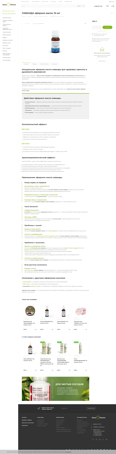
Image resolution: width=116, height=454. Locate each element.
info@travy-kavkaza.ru (99, 427)
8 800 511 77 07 (98, 6)
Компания (40, 417)
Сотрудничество (82, 417)
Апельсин (33, 286)
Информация (60, 417)
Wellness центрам (81, 429)
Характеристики (44, 64)
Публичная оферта (60, 427)
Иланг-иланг (26, 284)
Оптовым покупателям (82, 422)
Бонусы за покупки (28, 422)
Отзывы (34, 64)
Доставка (54, 64)
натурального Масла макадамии (46, 236)
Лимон (38, 286)
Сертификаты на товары (42, 423)
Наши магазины (60, 422)
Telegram (96, 439)
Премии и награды (41, 425)
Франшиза (79, 420)
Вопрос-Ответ (59, 423)
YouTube (99, 439)
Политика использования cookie (63, 431)
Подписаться (91, 408)
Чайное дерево (27, 281)
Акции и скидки (27, 420)
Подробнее (68, 452)
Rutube (106, 439)
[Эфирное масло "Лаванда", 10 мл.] (55, 41)
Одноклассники (103, 439)
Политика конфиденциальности (63, 429)
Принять (85, 452)
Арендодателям (80, 432)
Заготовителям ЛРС (81, 430)
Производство (40, 422)
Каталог (24, 417)
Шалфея (66, 248)
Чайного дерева (73, 248)
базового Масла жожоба (31, 249)
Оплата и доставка (60, 420)
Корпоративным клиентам (83, 423)
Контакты (25, 425)
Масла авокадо (53, 230)
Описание (26, 64)
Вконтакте (92, 439)
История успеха (41, 420)
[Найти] (83, 6)
